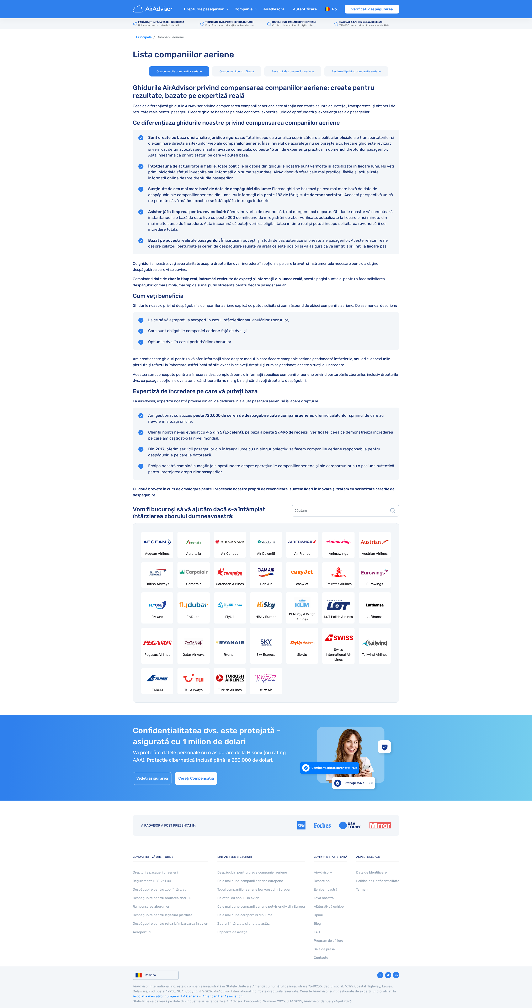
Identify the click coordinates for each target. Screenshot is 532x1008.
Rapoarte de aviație (232, 932)
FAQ (317, 932)
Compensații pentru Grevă (236, 71)
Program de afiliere (328, 941)
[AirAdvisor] (153, 9)
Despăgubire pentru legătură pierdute (162, 915)
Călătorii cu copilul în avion (238, 898)
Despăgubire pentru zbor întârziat (159, 889)
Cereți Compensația (196, 778)
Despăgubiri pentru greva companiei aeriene (252, 872)
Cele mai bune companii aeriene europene (250, 881)
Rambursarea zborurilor (151, 906)
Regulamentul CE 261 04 (152, 881)
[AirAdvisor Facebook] (380, 975)
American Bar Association (222, 996)
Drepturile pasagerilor (204, 9)
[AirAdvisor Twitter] (388, 975)
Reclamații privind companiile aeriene (356, 71)
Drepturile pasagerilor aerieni (155, 872)
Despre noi (322, 881)
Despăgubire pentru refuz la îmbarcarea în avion (170, 923)
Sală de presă (324, 949)
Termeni (362, 889)
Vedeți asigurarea (152, 778)
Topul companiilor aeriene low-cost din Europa (253, 889)
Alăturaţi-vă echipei (329, 906)
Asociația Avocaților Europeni (156, 996)
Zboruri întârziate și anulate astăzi (243, 923)
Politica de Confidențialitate (377, 881)
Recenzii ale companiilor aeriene (293, 71)
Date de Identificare (371, 872)
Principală (144, 37)
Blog (317, 923)
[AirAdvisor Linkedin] (396, 975)
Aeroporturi (142, 932)
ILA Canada (189, 996)
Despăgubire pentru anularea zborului (162, 898)
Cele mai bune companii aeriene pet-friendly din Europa (261, 906)
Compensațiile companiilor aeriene (179, 71)
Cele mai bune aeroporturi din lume (244, 915)
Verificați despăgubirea (372, 9)
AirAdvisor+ (273, 9)
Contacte (321, 958)
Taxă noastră (324, 898)
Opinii (318, 915)
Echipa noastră (325, 889)
